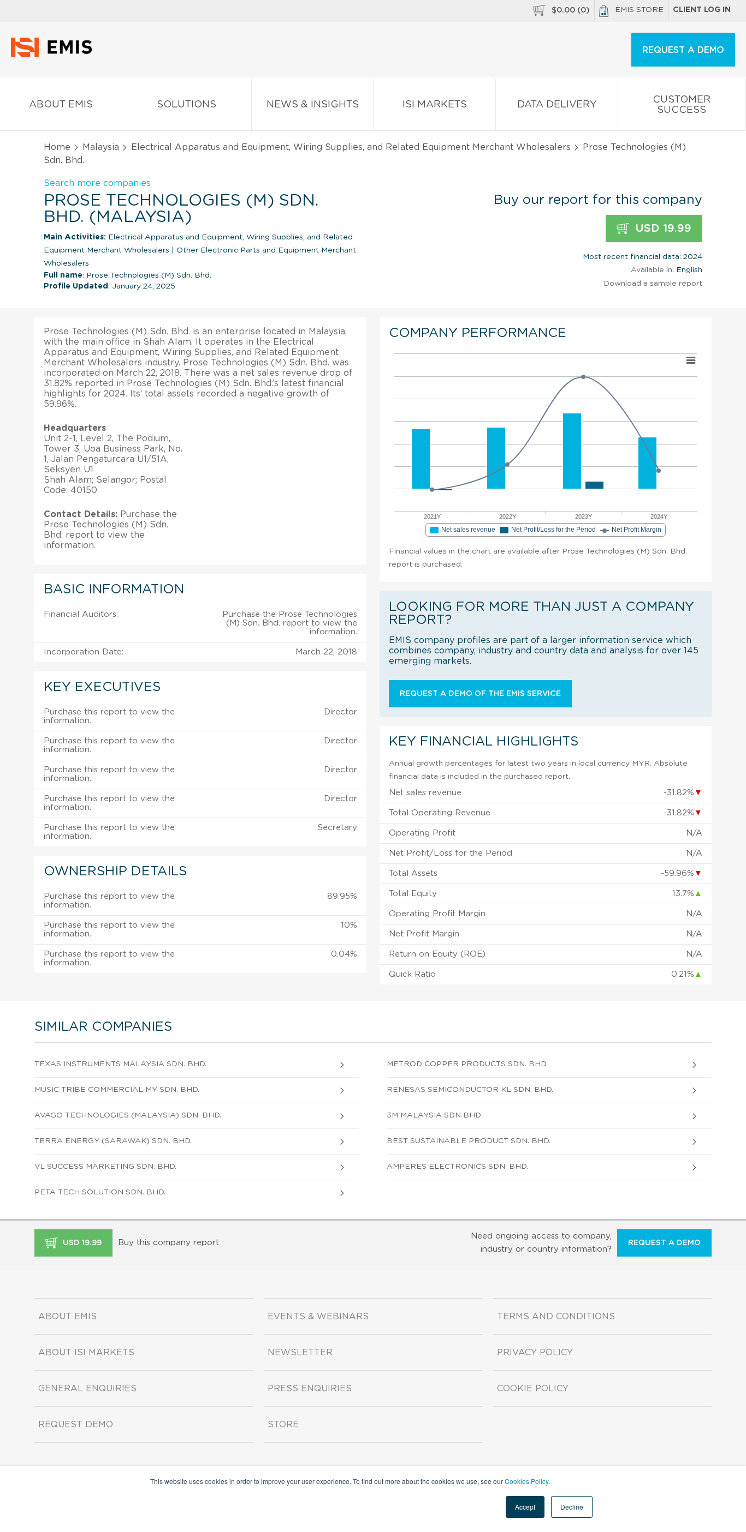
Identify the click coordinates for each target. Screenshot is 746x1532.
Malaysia (100, 147)
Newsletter (300, 1352)
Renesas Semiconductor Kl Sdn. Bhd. (470, 1090)
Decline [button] (571, 1506)
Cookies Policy (526, 1481)
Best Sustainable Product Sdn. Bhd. (468, 1141)
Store (283, 1424)
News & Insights (313, 105)
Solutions (186, 105)
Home (57, 147)
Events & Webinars (318, 1316)
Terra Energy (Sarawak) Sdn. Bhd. (113, 1141)
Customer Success (682, 105)
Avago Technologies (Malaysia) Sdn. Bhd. (127, 1115)
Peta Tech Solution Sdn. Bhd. (99, 1192)
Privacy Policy (535, 1352)
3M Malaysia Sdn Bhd (434, 1115)
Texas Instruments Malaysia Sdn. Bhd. (120, 1064)
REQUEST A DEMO (683, 50)
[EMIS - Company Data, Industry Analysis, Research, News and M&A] (54, 54)
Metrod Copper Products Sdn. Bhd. (467, 1064)
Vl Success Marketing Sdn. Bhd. (105, 1166)
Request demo (75, 1424)
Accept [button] (525, 1506)
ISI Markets (434, 105)
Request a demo (664, 1243)
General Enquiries (87, 1388)
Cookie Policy (533, 1388)
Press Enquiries (310, 1388)
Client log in (702, 10)
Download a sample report (652, 283)
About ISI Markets (86, 1352)
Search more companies (97, 183)
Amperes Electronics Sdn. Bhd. (457, 1166)
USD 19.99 (661, 228)
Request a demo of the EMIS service (480, 694)
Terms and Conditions (556, 1316)
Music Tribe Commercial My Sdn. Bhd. (116, 1090)
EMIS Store (639, 10)
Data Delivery (557, 105)
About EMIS (61, 105)
